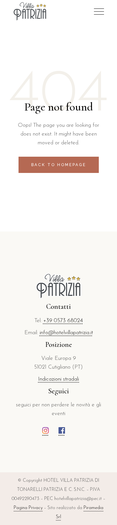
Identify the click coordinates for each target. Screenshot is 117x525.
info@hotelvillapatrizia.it (66, 332)
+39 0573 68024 (63, 320)
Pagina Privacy (28, 507)
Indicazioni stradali (58, 379)
